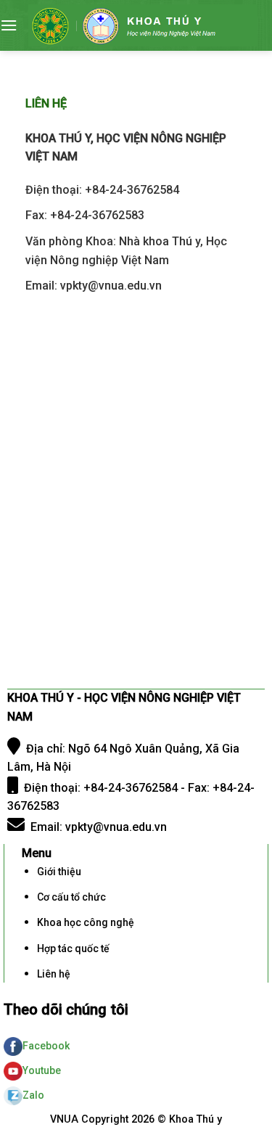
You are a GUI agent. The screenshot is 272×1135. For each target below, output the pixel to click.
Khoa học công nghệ (85, 922)
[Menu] (8, 25)
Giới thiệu (59, 871)
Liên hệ (53, 974)
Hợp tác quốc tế (73, 948)
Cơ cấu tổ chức (71, 897)
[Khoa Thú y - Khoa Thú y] (142, 25)
